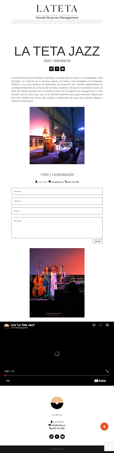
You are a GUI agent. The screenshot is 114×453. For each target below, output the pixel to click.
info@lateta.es (57, 182)
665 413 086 (73, 182)
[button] (104, 426)
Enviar (98, 241)
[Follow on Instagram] (51, 69)
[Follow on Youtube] (62, 69)
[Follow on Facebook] (57, 69)
